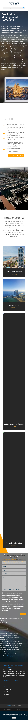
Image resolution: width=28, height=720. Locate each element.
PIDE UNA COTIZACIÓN (16, 156)
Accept (14, 717)
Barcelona (8, 705)
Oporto (14, 705)
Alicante (19, 705)
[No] (26, 715)
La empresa (7, 689)
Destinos (6, 694)
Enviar (23, 614)
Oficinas (6, 692)
